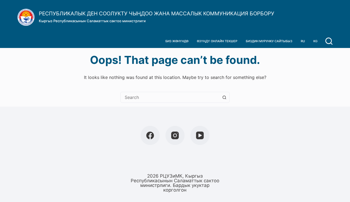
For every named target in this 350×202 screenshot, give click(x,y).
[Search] (328, 41)
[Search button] (224, 97)
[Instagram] (175, 135)
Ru (303, 41)
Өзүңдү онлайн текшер (217, 41)
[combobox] (170, 97)
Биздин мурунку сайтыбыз (269, 41)
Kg (315, 41)
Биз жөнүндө (176, 41)
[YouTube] (199, 135)
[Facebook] (150, 135)
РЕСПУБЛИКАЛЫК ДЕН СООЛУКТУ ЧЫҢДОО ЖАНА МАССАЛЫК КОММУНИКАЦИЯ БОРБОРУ (156, 13)
